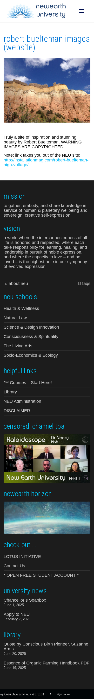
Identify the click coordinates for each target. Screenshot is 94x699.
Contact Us (14, 565)
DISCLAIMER (17, 410)
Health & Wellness (21, 308)
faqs (86, 283)
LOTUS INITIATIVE (22, 556)
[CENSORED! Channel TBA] (47, 458)
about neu (18, 283)
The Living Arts (18, 346)
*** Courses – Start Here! (28, 382)
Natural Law (15, 317)
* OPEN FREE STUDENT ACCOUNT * (41, 575)
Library (10, 392)
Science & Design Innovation (31, 327)
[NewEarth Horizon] (47, 517)
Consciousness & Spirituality (31, 336)
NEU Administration (22, 401)
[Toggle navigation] (81, 11)
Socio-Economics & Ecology (31, 355)
